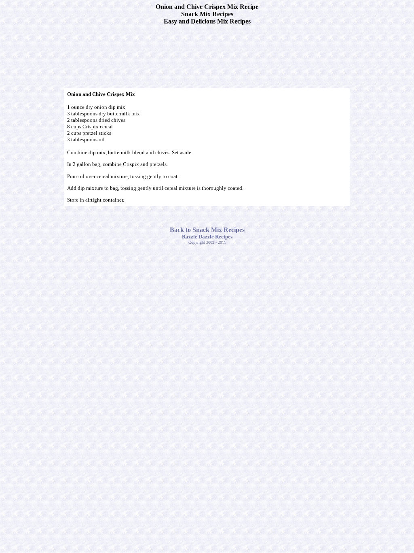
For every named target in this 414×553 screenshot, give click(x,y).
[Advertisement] (207, 50)
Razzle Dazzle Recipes (207, 237)
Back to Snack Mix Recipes (207, 229)
